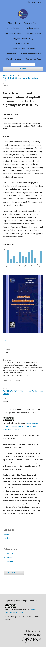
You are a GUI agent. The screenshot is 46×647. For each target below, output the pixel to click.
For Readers (8, 553)
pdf (7, 341)
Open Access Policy (33, 59)
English (7, 538)
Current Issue (11, 54)
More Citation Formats (12, 380)
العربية (6, 534)
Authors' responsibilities (31, 54)
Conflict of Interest (34, 33)
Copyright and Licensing (23, 38)
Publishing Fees (30, 23)
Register (31, 2)
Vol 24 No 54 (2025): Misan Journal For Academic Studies (20, 79)
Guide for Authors (23, 43)
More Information (13, 59)
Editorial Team (14, 23)
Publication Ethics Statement (23, 48)
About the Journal (14, 28)
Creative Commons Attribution (20, 611)
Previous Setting (32, 28)
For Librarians (9, 561)
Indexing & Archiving (13, 33)
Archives (13, 75)
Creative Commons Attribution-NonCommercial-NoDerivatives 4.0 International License (21, 426)
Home (5, 75)
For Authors (8, 557)
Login (40, 2)
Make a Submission (14, 573)
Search (23, 69)
